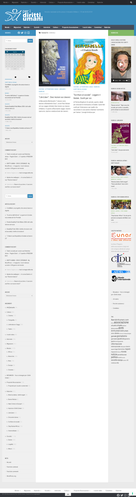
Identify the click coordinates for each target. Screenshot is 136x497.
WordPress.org (11, 476)
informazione (116, 344)
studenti (124, 360)
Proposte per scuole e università (18, 386)
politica (114, 357)
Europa (10, 365)
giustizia (121, 339)
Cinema (10, 315)
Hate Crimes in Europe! (15, 404)
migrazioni (114, 352)
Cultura (51, 2)
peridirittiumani (122, 355)
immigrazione (119, 341)
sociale (123, 357)
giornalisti (114, 339)
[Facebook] (19, 33)
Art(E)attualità (11, 307)
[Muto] (127, 80)
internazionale (115, 346)
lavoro (128, 346)
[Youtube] (28, 33)
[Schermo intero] (129, 80)
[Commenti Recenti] (22, 77)
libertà (120, 349)
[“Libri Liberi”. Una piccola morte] (121, 133)
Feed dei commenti (12, 471)
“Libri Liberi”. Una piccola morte (120, 150)
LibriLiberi (62, 89)
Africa (10, 352)
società (114, 360)
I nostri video (81, 2)
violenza (113, 363)
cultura (124, 325)
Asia (9, 361)
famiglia (129, 333)
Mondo (5, 2)
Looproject (36, 494)
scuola (120, 357)
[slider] (120, 80)
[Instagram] (25, 33)
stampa (120, 360)
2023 (8, 69)
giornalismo (122, 336)
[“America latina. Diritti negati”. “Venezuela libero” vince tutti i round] (121, 170)
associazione (121, 322)
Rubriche (24, 2)
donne (117, 333)
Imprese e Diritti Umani (15, 408)
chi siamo (116, 299)
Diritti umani (124, 331)
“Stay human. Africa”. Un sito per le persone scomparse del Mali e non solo (121, 218)
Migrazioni (15, 2)
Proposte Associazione (65, 2)
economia (121, 333)
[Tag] (29, 77)
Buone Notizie (12, 399)
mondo (123, 351)
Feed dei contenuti (12, 467)
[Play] (114, 80)
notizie (114, 354)
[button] (121, 65)
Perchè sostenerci (118, 304)
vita (117, 363)
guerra (113, 341)
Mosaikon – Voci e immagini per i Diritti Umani (120, 293)
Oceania (10, 370)
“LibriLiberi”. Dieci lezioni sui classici (54, 97)
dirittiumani (115, 331)
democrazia (114, 328)
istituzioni (123, 346)
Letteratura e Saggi (51, 89)
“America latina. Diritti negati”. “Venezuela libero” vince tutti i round (119, 184)
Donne (10, 440)
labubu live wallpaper (13, 177)
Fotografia (11, 320)
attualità (113, 325)
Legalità (10, 444)
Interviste (43, 2)
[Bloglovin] (31, 33)
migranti (127, 349)
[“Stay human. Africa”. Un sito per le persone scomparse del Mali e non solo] (121, 204)
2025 (22, 69)
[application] (121, 64)
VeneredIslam (12, 431)
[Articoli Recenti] (8, 77)
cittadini (119, 325)
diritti (121, 328)
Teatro (10, 329)
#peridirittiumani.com (120, 320)
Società (33, 2)
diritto (112, 333)
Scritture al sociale (80, 89)
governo (127, 339)
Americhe (11, 356)
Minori (10, 449)
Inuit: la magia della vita (26, 173)
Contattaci (91, 2)
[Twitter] (22, 33)
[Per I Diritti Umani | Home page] (24, 15)
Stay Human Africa (13, 426)
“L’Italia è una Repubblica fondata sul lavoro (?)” (18, 128)
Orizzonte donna (13, 417)
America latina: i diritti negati (16, 395)
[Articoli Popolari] (15, 77)
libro (123, 349)
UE (127, 360)
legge (116, 349)
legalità (112, 349)
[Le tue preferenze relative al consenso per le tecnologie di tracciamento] (132, 493)
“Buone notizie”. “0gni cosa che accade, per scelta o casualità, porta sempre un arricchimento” (120, 107)
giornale (113, 336)
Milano (119, 352)
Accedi (9, 462)
